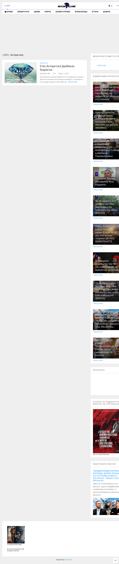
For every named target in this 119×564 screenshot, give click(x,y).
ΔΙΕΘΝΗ (37, 12)
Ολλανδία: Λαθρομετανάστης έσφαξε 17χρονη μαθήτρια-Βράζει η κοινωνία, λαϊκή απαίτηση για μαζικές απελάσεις (106, 118)
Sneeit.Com (68, 560)
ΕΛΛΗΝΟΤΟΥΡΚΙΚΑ (63, 12)
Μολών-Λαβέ (102, 65)
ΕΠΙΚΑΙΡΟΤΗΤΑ (23, 12)
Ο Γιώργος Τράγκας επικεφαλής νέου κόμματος (105, 181)
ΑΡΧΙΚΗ (10, 12)
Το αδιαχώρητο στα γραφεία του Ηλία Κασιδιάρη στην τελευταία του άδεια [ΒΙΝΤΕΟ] (106, 207)
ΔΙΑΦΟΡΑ (106, 12)
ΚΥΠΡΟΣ (48, 12)
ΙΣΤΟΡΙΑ (95, 12)
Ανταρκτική (44, 63)
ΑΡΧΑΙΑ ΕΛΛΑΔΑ (81, 12)
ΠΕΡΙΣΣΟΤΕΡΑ (72, 82)
